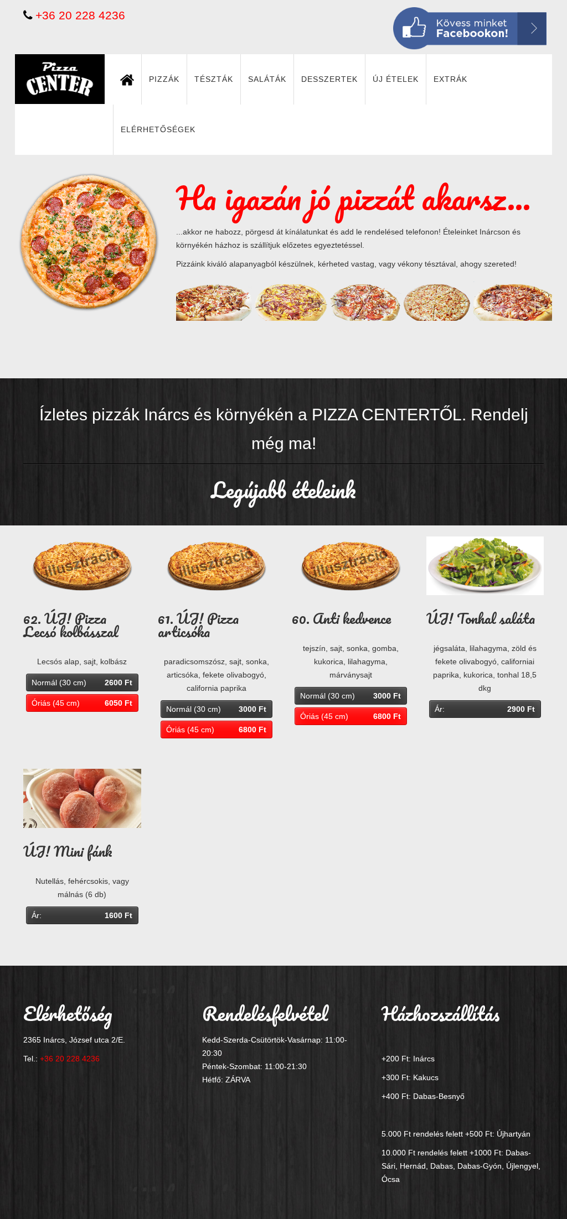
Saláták (267, 79)
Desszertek (329, 79)
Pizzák (164, 79)
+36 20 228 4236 (80, 15)
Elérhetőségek (158, 129)
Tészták (213, 79)
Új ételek (396, 79)
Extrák (450, 79)
